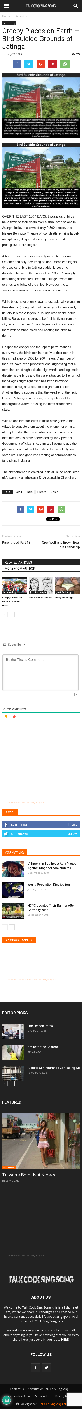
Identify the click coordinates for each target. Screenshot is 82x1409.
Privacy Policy (63, 1396)
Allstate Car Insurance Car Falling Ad (54, 1068)
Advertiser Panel (20, 1396)
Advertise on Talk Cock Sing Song (48, 1389)
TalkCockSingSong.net (52, 1404)
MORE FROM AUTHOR (20, 568)
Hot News (8, 1167)
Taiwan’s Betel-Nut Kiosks (28, 1174)
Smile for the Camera (43, 1047)
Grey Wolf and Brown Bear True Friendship (61, 545)
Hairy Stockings (64, 597)
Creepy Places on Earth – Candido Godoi (12, 601)
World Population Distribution (49, 884)
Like (74, 824)
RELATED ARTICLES (18, 562)
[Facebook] (35, 1367)
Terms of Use (43, 1396)
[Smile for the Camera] (13, 1052)
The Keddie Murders (40, 597)
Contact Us (17, 1389)
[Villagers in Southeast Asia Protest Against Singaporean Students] (13, 869)
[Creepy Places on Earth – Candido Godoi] (14, 585)
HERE (65, 1339)
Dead (19, 491)
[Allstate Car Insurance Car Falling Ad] (13, 1073)
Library (41, 491)
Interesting (9, 23)
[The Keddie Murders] (41, 585)
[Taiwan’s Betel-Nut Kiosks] (41, 1141)
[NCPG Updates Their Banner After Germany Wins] (13, 911)
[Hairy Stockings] (67, 585)
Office (54, 491)
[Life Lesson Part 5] (13, 1031)
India (30, 491)
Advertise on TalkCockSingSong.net (26, 802)
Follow (71, 833)
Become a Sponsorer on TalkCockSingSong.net (32, 979)
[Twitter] (46, 1367)
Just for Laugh (38, 592)
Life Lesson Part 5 (40, 1026)
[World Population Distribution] (13, 890)
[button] (76, 6)
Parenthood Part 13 (16, 543)
